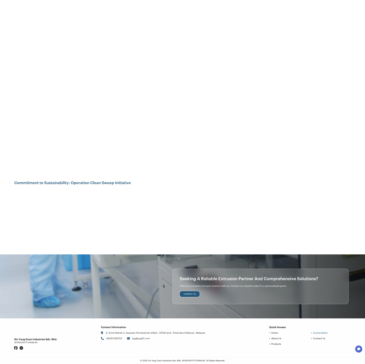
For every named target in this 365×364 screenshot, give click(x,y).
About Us (167, 7)
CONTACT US (189, 294)
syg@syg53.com (141, 338)
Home (150, 7)
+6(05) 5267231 (114, 338)
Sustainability (209, 7)
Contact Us (338, 7)
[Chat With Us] (358, 349)
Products (186, 7)
